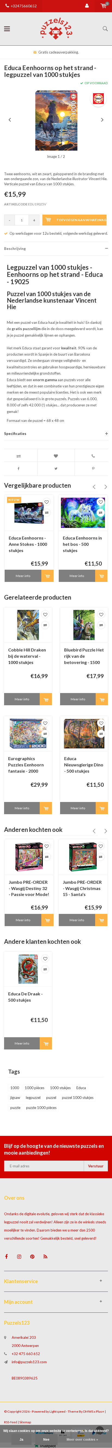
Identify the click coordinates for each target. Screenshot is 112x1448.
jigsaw (15, 1097)
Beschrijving (15, 248)
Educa (81, 1088)
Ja (21, 1439)
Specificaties (15, 433)
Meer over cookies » (82, 1439)
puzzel (51, 1097)
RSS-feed (10, 1422)
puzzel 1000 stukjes (78, 1097)
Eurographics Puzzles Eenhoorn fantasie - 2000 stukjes (26, 765)
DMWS (88, 1411)
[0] (103, 6)
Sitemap (25, 1422)
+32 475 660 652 (26, 1354)
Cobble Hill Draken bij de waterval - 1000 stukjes (27, 656)
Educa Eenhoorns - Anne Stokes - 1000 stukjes (28, 544)
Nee (46, 1439)
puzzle (15, 1107)
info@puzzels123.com (29, 1362)
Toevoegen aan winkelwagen (81, 220)
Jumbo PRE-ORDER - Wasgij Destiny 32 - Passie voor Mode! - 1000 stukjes (29, 888)
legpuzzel (33, 1097)
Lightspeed (57, 1411)
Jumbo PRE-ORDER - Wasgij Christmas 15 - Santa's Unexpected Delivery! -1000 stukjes (82, 888)
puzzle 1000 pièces (41, 1107)
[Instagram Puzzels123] (19, 1256)
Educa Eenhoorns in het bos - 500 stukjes (82, 544)
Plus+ (100, 1411)
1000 (14, 1088)
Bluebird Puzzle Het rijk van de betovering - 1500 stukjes (84, 656)
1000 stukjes (60, 1088)
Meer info (23, 576)
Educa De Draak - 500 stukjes (25, 996)
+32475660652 (24, 6)
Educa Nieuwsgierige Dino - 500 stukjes (83, 764)
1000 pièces (34, 1088)
